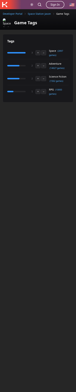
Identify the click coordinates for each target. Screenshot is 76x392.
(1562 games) (56, 81)
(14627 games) (57, 68)
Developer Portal (12, 13)
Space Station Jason (39, 13)
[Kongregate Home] (4, 4)
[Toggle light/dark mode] (32, 4)
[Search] (39, 4)
